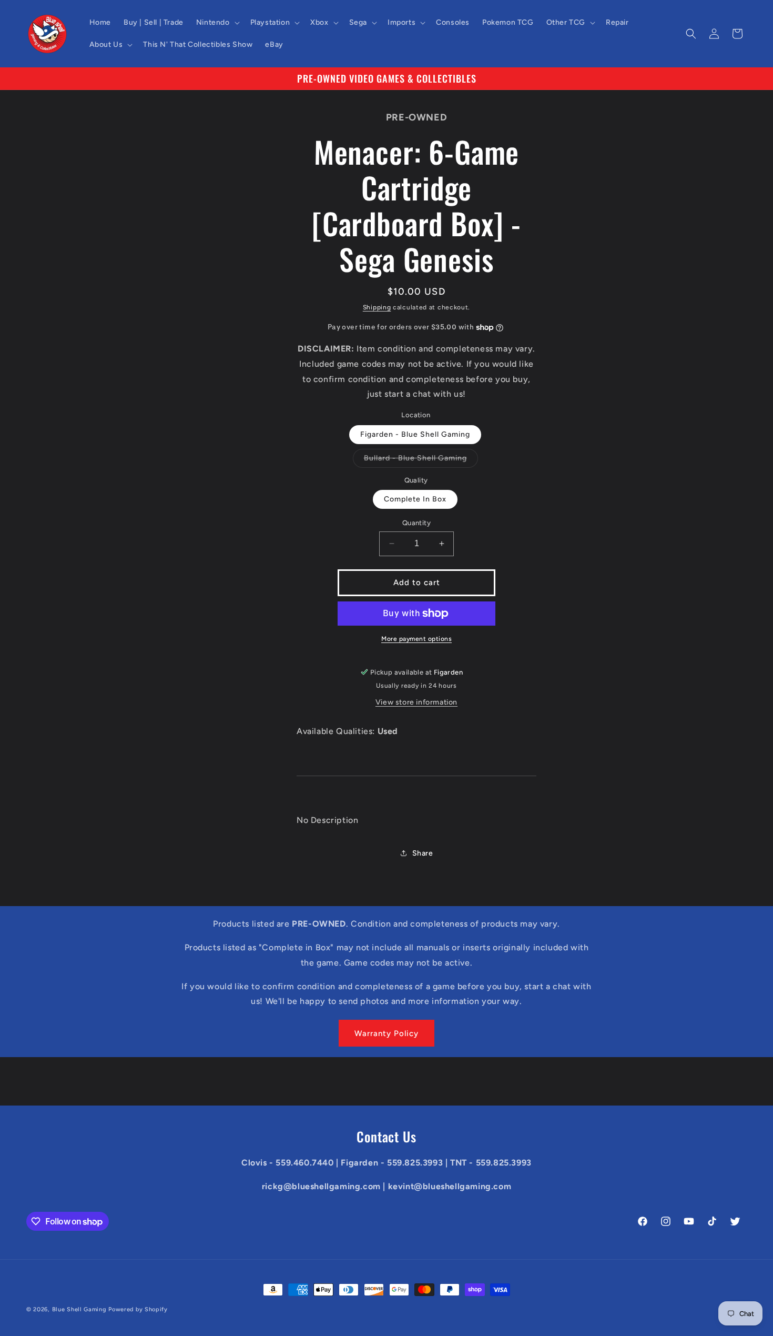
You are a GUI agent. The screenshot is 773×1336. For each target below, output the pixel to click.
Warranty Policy (386, 1033)
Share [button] (422, 853)
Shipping (377, 307)
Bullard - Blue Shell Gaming (421, 460)
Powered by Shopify (138, 1309)
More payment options (416, 638)
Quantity (416, 523)
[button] (217, 23)
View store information (416, 702)
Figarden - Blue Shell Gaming (415, 434)
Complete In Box (415, 499)
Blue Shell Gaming (79, 1309)
